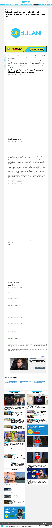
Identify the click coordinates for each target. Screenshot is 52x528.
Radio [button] (25, 523)
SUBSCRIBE (37, 432)
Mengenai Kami (4, 523)
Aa (4, 69)
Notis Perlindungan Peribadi (15, 523)
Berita (12, 494)
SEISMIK (5, 483)
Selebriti (12, 418)
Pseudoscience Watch (16, 352)
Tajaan (5, 406)
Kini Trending (8, 9)
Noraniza (8, 19)
